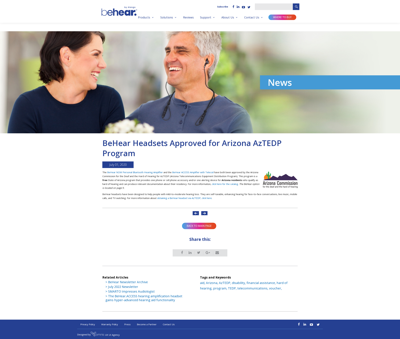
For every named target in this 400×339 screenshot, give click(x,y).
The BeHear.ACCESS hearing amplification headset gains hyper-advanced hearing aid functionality (143, 298)
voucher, (275, 288)
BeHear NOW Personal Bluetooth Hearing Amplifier (135, 172)
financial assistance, (262, 283)
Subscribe (222, 6)
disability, (239, 283)
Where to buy (282, 17)
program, (220, 288)
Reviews (188, 17)
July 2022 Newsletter (123, 287)
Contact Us (251, 17)
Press (127, 324)
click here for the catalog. (225, 184)
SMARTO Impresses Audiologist (131, 291)
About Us (227, 17)
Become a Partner (147, 324)
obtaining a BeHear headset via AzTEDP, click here (184, 198)
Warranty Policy (109, 324)
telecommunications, (253, 288)
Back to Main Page (199, 226)
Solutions (166, 17)
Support (205, 17)
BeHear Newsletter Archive (128, 282)
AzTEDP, (225, 283)
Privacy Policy (87, 324)
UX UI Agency (112, 334)
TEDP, (232, 288)
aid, (203, 283)
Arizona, (212, 283)
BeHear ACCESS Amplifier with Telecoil (193, 172)
